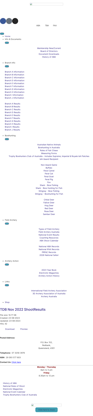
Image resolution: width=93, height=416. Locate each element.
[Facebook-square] (9, 21)
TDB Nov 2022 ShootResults (23, 309)
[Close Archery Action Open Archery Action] (7, 264)
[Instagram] (15, 21)
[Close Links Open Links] (7, 285)
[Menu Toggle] (2, 34)
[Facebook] (3, 21)
